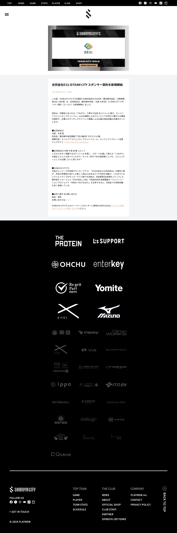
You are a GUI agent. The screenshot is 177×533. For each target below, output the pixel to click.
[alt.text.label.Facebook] (140, 3)
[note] (166, 3)
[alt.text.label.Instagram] (150, 3)
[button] (7, 14)
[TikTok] (160, 3)
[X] (145, 3)
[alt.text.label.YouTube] (155, 3)
